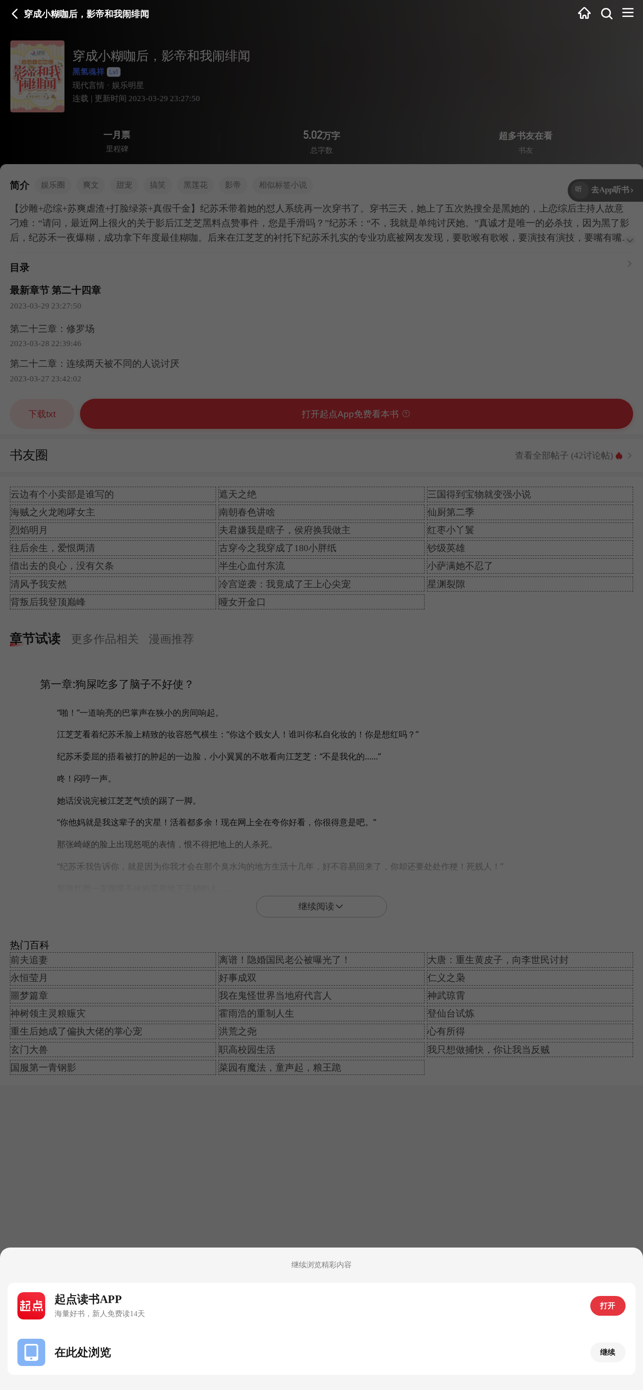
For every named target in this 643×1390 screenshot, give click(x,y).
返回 (15, 13)
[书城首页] (584, 13)
